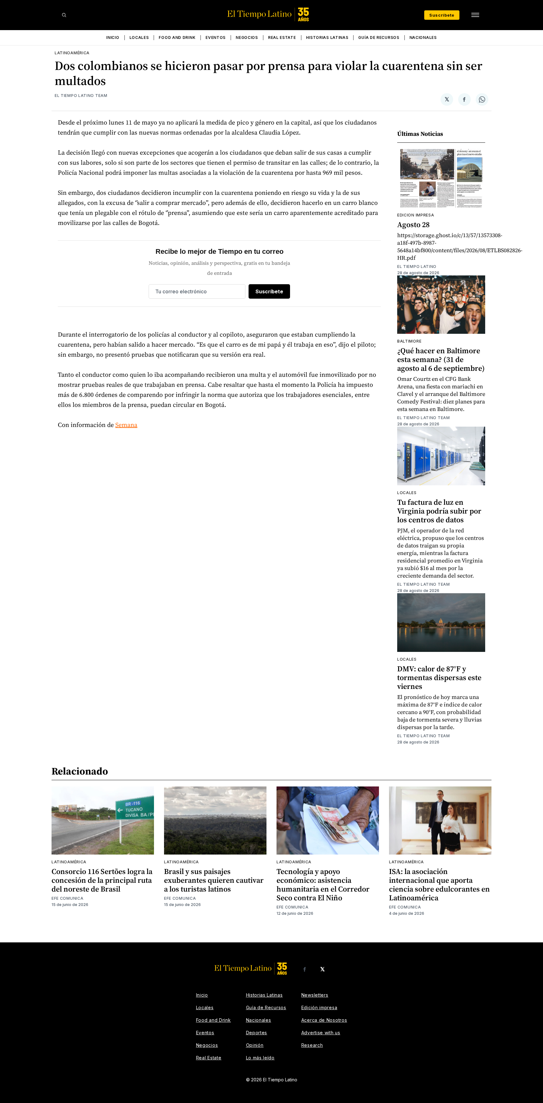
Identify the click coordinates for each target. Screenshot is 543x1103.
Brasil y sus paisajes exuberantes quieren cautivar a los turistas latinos (214, 880)
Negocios (247, 37)
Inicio (112, 37)
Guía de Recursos (378, 37)
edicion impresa (415, 215)
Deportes (256, 1032)
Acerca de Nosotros (324, 1020)
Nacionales (423, 37)
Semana (126, 424)
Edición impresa (319, 1007)
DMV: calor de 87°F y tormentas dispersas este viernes (439, 677)
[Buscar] (64, 15)
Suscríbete (441, 15)
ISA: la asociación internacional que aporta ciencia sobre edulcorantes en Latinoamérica (439, 884)
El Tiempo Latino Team (81, 95)
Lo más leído (260, 1057)
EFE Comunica (67, 898)
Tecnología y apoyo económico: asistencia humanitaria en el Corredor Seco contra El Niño (323, 884)
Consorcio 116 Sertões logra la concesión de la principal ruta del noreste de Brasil (102, 880)
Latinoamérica (72, 53)
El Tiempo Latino (416, 266)
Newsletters (314, 995)
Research (312, 1045)
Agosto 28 (413, 224)
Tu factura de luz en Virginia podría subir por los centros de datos (439, 511)
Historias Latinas (327, 37)
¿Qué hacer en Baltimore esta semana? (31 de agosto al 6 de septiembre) (441, 359)
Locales (139, 37)
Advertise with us (320, 1032)
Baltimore (409, 341)
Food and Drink (177, 37)
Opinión (255, 1045)
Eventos (216, 37)
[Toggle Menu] (475, 15)
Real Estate (282, 37)
